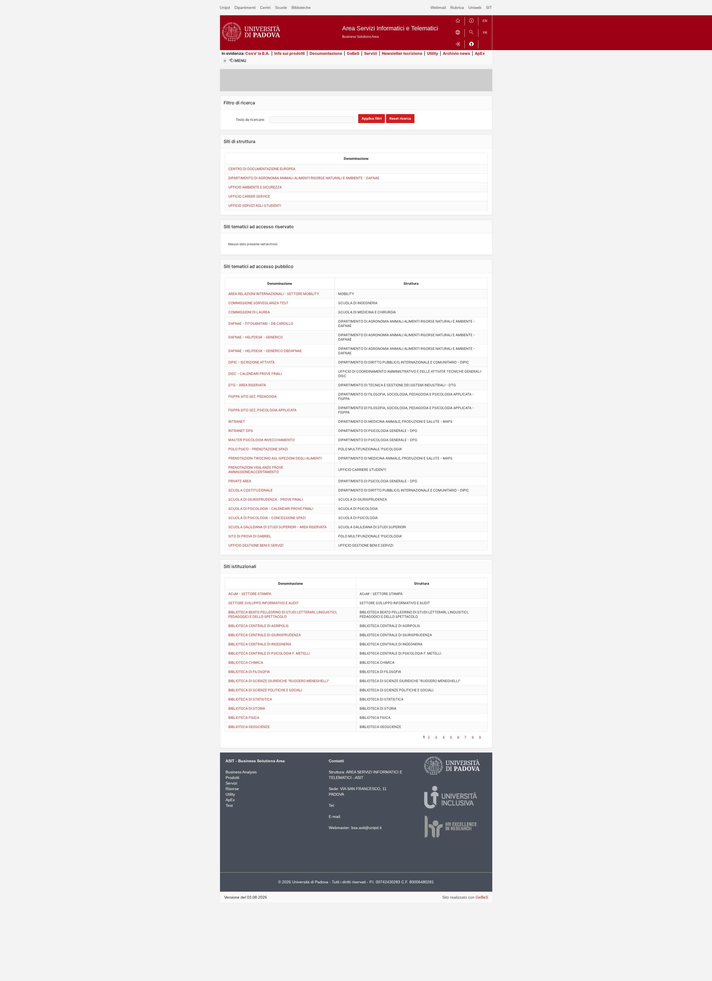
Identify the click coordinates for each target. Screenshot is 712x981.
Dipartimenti (245, 7)
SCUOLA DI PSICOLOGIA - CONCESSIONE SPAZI (267, 518)
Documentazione (326, 53)
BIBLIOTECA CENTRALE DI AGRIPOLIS (258, 626)
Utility (432, 53)
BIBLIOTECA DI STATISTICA (250, 699)
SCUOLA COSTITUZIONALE (250, 490)
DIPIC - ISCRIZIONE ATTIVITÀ (251, 362)
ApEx (480, 53)
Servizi (370, 53)
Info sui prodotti (289, 53)
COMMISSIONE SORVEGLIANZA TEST (258, 303)
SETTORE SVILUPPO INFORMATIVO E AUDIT (263, 603)
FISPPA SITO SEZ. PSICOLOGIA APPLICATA (262, 410)
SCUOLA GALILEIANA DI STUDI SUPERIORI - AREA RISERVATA (277, 527)
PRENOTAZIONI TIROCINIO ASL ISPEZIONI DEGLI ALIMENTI (275, 458)
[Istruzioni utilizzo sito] (471, 20)
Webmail (438, 7)
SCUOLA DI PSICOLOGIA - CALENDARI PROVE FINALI (270, 509)
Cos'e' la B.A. (257, 53)
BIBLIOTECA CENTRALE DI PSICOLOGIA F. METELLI (269, 653)
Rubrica (457, 7)
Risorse (232, 788)
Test (229, 805)
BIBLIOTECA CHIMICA (245, 662)
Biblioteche (301, 7)
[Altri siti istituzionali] (458, 32)
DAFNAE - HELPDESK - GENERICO (255, 337)
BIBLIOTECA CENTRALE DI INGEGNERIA (259, 644)
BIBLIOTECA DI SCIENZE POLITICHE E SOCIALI (265, 690)
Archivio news (456, 53)
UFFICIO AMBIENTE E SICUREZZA (255, 187)
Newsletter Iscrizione (402, 53)
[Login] (458, 43)
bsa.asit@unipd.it (366, 827)
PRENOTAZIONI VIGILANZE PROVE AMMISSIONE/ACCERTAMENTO (255, 469)
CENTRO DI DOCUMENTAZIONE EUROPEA (261, 169)
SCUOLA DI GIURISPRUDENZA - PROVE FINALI (265, 499)
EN (485, 21)
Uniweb (474, 7)
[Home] (458, 20)
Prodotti (232, 777)
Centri (265, 7)
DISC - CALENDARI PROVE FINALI (255, 374)
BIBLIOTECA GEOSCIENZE (249, 727)
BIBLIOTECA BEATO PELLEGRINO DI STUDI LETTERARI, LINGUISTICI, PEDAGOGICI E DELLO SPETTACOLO (282, 614)
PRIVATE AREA (239, 481)
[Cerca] (471, 32)
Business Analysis (241, 772)
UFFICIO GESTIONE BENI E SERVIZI (255, 545)
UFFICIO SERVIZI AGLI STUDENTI (254, 205)
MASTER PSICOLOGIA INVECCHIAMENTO (261, 440)
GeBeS (353, 53)
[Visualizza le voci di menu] (225, 61)
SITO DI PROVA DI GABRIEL (249, 536)
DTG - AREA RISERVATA (247, 385)
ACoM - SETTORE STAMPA (249, 594)
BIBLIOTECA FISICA (243, 718)
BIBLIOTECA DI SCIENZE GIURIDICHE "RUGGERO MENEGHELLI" (278, 681)
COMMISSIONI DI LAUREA (249, 312)
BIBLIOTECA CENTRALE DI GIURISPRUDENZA (264, 635)
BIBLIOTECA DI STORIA (246, 708)
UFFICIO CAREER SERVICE (249, 196)
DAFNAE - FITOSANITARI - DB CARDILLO (260, 323)
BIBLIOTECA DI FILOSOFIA (249, 672)
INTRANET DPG (240, 431)
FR (485, 33)
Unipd (225, 7)
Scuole (281, 7)
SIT (489, 7)
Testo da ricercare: (250, 119)
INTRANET (236, 421)
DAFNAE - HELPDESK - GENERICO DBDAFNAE (265, 351)
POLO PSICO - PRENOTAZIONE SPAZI (258, 449)
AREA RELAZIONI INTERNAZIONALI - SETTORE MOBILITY (273, 294)
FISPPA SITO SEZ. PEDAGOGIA (252, 396)
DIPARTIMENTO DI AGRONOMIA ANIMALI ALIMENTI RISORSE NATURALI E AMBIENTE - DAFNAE (303, 178)
